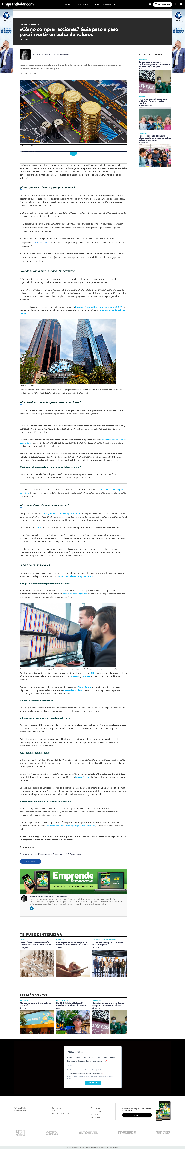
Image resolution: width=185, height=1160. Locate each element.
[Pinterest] (30, 73)
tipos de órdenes (82, 777)
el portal (39, 527)
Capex (88, 687)
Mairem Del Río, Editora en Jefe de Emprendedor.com (50, 54)
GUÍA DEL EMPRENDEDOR (105, 4)
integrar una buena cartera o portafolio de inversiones (70, 825)
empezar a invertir (60, 854)
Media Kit (55, 1111)
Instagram (97, 1111)
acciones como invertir (29, 854)
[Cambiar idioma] (149, 4)
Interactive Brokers (72, 690)
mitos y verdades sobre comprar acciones (61, 513)
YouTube (97, 1118)
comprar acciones (46, 854)
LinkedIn (96, 1115)
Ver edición (137, 1115)
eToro (80, 687)
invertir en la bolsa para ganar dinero (76, 576)
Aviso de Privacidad (20, 1111)
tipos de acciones (39, 242)
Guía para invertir (75, 854)
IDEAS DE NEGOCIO (84, 4)
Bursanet (75, 676)
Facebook (97, 1108)
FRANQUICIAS (68, 4)
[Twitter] (26, 73)
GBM (93, 673)
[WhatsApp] (35, 73)
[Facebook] (22, 73)
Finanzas (24, 40)
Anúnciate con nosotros (60, 1113)
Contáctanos (56, 1108)
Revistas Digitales (20, 1108)
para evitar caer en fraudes (75, 593)
